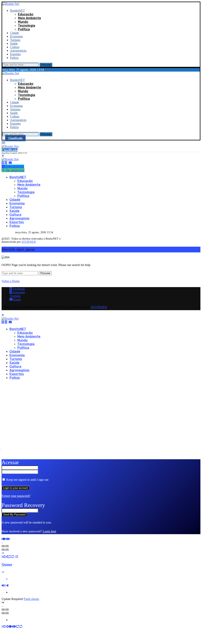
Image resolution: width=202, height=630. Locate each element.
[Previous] (3, 539)
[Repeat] (9, 556)
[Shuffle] (3, 556)
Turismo (15, 40)
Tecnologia (26, 25)
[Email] (10, 162)
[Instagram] (6, 162)
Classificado (15, 138)
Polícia (14, 57)
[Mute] (4, 585)
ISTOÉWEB (29, 241)
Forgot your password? (16, 495)
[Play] (5, 539)
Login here (49, 531)
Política (24, 29)
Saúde (14, 43)
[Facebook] (3, 162)
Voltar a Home (11, 281)
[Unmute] (7, 585)
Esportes (15, 54)
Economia (16, 36)
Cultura (14, 47)
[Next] (9, 539)
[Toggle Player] (3, 553)
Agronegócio (18, 50)
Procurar (46, 64)
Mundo (23, 22)
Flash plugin (31, 599)
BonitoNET (17, 10)
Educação (25, 14)
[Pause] (7, 539)
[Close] (3, 155)
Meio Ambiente (29, 18)
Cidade (14, 33)
